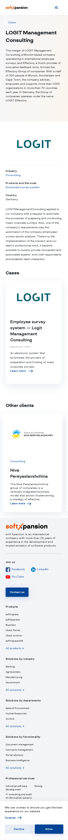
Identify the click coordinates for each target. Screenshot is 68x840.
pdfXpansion (13, 620)
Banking (10, 666)
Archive (10, 719)
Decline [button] (19, 829)
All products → (15, 648)
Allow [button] (49, 829)
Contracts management (19, 750)
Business (11, 625)
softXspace (12, 614)
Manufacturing (14, 677)
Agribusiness (13, 672)
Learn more (17, 503)
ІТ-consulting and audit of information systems (19, 796)
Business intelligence (17, 760)
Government (13, 682)
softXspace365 (14, 641)
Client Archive (14, 635)
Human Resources (16, 713)
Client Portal (13, 630)
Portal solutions (14, 755)
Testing (38, 786)
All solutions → (15, 690)
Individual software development (16, 788)
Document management (20, 744)
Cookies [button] (10, 817)
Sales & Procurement (18, 708)
